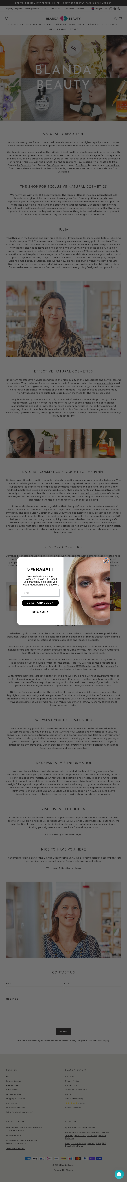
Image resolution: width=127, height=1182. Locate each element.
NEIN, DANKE (40, 612)
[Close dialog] (106, 560)
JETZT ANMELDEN (40, 602)
